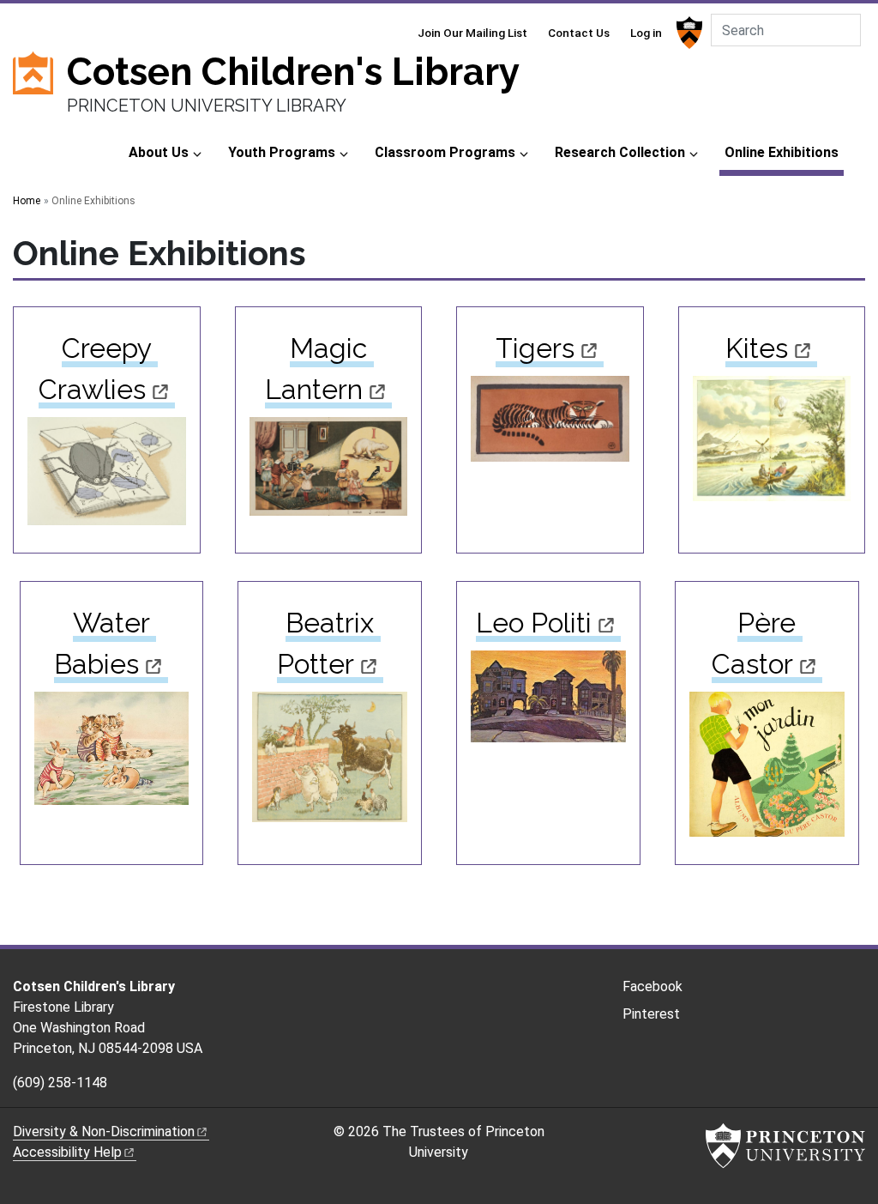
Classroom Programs (445, 152)
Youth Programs (281, 152)
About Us (159, 152)
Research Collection (620, 152)
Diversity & (104, 1131)
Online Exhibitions (784, 151)
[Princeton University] (687, 32)
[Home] (40, 91)
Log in (646, 32)
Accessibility (67, 1152)
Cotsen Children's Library (293, 72)
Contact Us (579, 32)
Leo (534, 622)
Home (26, 201)
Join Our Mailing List (472, 32)
